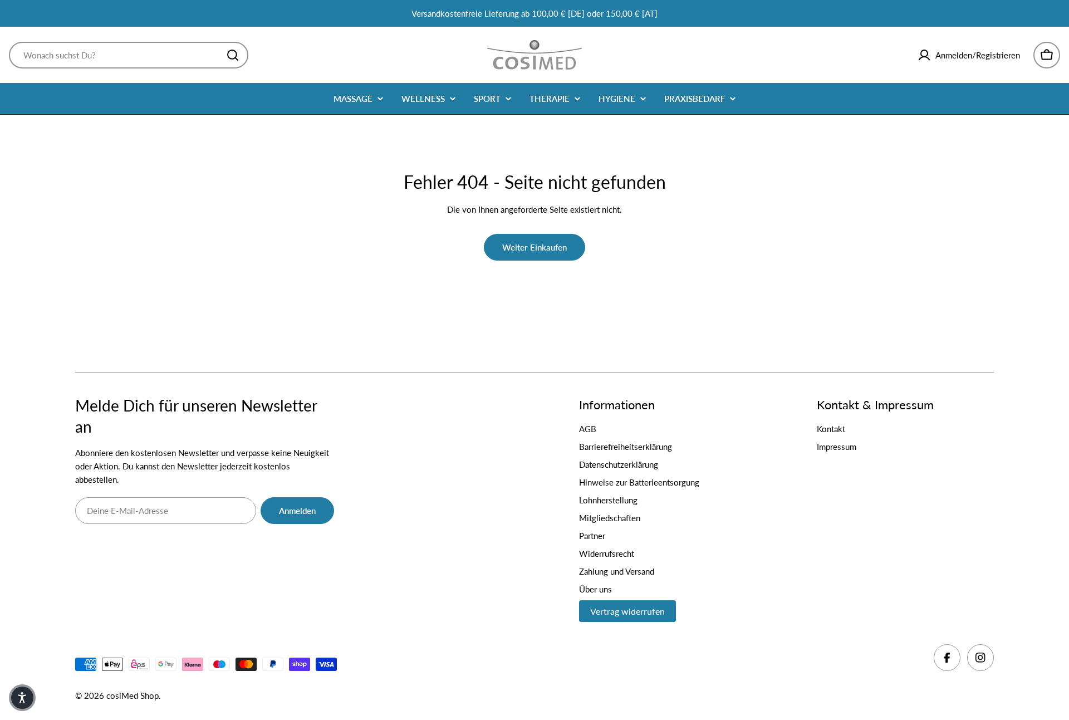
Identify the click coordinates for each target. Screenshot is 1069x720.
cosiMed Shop (132, 695)
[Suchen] (232, 55)
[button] (22, 697)
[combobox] (128, 55)
